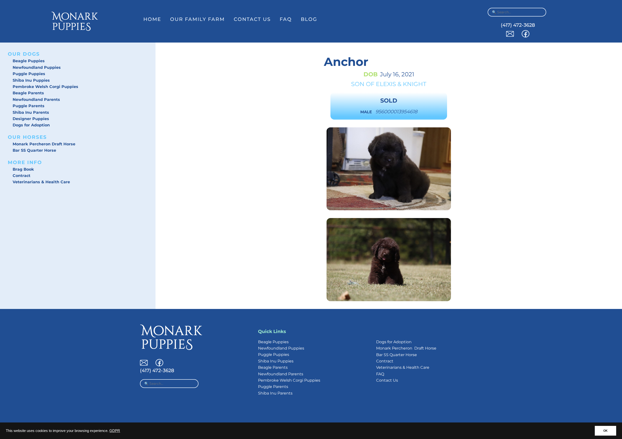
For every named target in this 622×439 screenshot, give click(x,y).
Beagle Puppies (29, 61)
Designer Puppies (31, 118)
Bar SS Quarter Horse (34, 150)
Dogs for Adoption (31, 125)
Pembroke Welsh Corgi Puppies (45, 86)
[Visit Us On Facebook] (525, 36)
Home (152, 19)
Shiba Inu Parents (31, 112)
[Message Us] (510, 36)
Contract (21, 175)
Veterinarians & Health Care (41, 182)
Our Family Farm (197, 19)
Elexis (386, 84)
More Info (25, 162)
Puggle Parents (28, 106)
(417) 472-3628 (518, 25)
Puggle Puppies (29, 73)
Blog (309, 19)
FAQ (286, 19)
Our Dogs (24, 54)
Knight (414, 84)
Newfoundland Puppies (37, 67)
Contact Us (252, 19)
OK (605, 430)
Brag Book (23, 169)
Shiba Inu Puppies (31, 80)
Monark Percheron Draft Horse (44, 144)
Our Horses (27, 137)
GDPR (114, 431)
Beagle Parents (28, 93)
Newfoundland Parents (36, 99)
